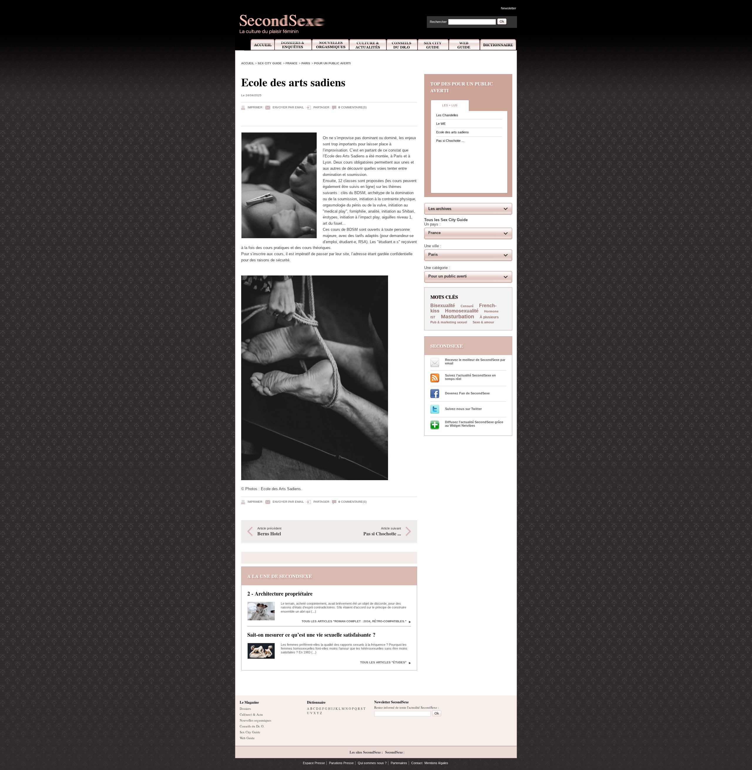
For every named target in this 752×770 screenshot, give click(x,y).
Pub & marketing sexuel (448, 322)
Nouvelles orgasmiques (255, 720)
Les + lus (449, 105)
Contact (416, 763)
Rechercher (438, 21)
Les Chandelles (447, 115)
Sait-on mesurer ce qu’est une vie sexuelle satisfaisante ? (311, 634)
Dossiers (245, 708)
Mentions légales (436, 763)
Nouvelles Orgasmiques (331, 45)
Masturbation (457, 317)
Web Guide (464, 45)
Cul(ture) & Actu (251, 714)
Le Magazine (249, 702)
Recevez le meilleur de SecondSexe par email (475, 361)
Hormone (491, 311)
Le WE (441, 123)
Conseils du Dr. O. (252, 726)
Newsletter (508, 8)
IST (432, 317)
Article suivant (382, 532)
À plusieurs (489, 317)
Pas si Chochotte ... (450, 140)
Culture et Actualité (368, 45)
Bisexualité (442, 305)
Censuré (467, 306)
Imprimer (255, 107)
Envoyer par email (288, 107)
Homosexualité (462, 310)
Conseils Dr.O (402, 45)
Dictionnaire (498, 45)
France (292, 63)
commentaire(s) (352, 107)
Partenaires (399, 763)
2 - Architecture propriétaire (280, 593)
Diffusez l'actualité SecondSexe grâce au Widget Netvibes (474, 423)
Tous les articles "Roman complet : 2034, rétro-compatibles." (354, 621)
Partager (321, 107)
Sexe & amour (483, 322)
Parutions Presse (341, 763)
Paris (305, 63)
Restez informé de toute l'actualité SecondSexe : (406, 707)
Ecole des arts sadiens (452, 132)
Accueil (259, 45)
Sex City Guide (433, 45)
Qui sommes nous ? (372, 763)
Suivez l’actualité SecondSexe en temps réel (470, 377)
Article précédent (269, 532)
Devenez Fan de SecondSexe (467, 393)
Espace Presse (314, 763)
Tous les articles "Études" (383, 662)
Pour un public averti (332, 63)
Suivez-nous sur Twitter (463, 409)
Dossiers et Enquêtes (293, 45)
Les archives (439, 208)
